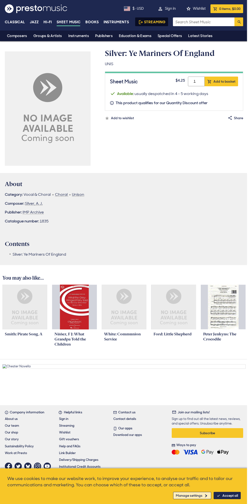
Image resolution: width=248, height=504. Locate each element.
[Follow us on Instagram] (39, 466)
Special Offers (170, 35)
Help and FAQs (69, 446)
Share (238, 118)
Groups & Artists (47, 35)
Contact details (124, 419)
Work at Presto (16, 453)
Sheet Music (69, 22)
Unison (78, 194)
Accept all (230, 495)
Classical (15, 22)
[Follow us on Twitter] (19, 466)
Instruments (78, 35)
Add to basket (224, 81)
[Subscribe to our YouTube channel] (48, 466)
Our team (12, 426)
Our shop (11, 432)
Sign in (170, 8)
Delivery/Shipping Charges (78, 460)
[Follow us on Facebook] (10, 466)
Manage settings (189, 495)
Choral (61, 194)
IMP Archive (33, 212)
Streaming (155, 22)
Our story (12, 439)
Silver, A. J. (34, 203)
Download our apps (127, 435)
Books (92, 22)
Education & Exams (135, 35)
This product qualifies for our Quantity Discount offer (162, 102)
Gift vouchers (69, 439)
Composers (17, 35)
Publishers (104, 35)
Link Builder (67, 453)
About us (11, 419)
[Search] (238, 21)
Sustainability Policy (19, 446)
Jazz (34, 22)
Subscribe (207, 433)
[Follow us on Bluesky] (29, 466)
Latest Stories (200, 35)
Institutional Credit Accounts (80, 467)
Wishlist (199, 8)
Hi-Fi (48, 22)
